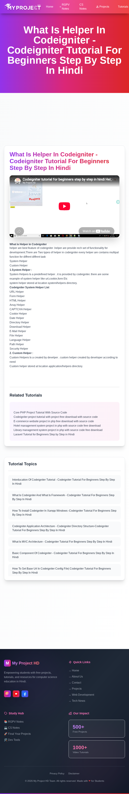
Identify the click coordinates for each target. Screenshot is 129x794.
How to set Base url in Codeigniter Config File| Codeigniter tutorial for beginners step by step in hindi (61, 570)
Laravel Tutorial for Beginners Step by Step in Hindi (44, 434)
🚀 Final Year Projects (17, 733)
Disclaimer (73, 773)
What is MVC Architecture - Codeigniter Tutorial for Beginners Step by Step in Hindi (62, 541)
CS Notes (83, 6)
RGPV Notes (66, 6)
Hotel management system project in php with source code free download (57, 425)
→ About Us (76, 676)
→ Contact (75, 682)
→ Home (74, 670)
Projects (104, 6)
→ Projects (75, 688)
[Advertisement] (64, 116)
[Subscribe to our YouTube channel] (16, 693)
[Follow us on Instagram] (7, 693)
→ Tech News (77, 700)
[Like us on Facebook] (25, 693)
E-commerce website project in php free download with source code (54, 421)
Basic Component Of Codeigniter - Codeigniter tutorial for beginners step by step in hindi (63, 555)
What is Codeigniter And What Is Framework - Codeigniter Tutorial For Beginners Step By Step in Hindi (63, 497)
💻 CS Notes (12, 727)
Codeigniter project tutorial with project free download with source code (56, 416)
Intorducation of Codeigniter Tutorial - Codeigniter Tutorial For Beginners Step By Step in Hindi (63, 481)
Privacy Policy (57, 773)
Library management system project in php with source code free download (58, 430)
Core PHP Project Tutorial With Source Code (40, 412)
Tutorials (123, 6)
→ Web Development (81, 694)
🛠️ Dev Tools (12, 739)
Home (49, 6)
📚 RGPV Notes (14, 721)
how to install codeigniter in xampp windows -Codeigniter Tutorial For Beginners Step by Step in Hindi (64, 512)
